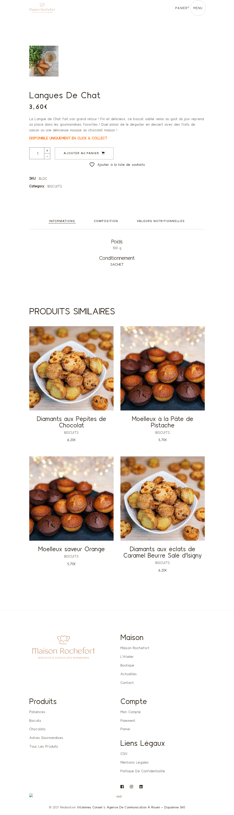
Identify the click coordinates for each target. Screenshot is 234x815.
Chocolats (37, 729)
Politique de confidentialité (142, 771)
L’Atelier (127, 656)
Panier (125, 729)
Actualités (128, 674)
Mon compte (130, 712)
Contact (127, 682)
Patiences (37, 712)
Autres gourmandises (46, 738)
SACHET (117, 264)
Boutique (127, 665)
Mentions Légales (134, 762)
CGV (124, 753)
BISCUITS (55, 186)
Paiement (127, 720)
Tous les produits (43, 746)
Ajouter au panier (81, 153)
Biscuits (35, 720)
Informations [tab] (62, 221)
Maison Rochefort (134, 648)
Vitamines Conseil (89, 807)
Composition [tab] (106, 221)
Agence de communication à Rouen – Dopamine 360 (146, 807)
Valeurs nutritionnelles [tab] (161, 221)
